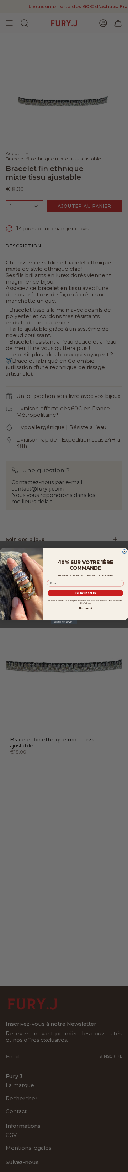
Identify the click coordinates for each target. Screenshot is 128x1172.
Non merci (85, 608)
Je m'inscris (85, 593)
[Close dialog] (124, 552)
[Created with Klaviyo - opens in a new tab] (64, 622)
